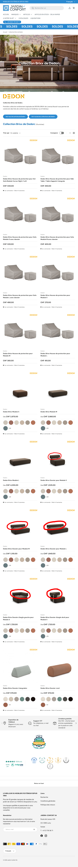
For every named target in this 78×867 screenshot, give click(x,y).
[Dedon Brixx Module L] (20, 458)
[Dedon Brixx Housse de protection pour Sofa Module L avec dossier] (20, 273)
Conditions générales (48, 801)
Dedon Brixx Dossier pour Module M (16, 549)
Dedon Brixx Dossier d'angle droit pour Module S (55, 618)
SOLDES (19, 26)
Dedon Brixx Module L (11, 480)
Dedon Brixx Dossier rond (50, 688)
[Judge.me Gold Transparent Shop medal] (50, 760)
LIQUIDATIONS (35, 18)
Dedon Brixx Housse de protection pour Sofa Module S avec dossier (19, 238)
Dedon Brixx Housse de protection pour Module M (18, 355)
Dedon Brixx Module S (11, 412)
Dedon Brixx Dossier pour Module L (54, 549)
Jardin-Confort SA (12, 860)
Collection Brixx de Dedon (16, 32)
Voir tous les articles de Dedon (15, 116)
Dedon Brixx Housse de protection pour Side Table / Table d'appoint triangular (57, 180)
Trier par (6, 133)
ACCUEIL (6, 14)
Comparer (54, 133)
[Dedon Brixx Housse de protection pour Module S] (58, 273)
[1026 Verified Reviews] (39, 749)
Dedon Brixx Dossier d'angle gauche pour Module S (18, 618)
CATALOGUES (23, 18)
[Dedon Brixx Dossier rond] (58, 666)
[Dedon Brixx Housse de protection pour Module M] (20, 331)
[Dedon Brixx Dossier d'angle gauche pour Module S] (20, 595)
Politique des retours (48, 805)
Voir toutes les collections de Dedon (43, 116)
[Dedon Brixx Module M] (58, 389)
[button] (74, 8)
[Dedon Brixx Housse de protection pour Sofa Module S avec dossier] (20, 215)
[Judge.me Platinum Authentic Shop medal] (42, 760)
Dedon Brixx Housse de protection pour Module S (55, 296)
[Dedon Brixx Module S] (20, 389)
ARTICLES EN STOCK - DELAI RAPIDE (47, 14)
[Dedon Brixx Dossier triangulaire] (20, 666)
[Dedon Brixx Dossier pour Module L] (58, 526)
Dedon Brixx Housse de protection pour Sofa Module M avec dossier (57, 238)
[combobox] (47, 8)
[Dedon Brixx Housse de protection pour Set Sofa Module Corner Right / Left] (20, 157)
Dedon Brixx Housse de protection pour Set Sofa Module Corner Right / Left (19, 180)
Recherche (44, 797)
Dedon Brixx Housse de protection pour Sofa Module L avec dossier (19, 296)
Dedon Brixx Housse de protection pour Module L (55, 355)
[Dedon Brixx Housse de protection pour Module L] (58, 331)
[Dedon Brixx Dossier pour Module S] (58, 458)
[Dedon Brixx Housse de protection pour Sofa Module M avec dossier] (58, 215)
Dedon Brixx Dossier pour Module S (54, 480)
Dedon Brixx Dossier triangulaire (15, 688)
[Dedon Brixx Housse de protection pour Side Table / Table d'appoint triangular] (58, 157)
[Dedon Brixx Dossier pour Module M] (20, 526)
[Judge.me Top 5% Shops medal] (66, 760)
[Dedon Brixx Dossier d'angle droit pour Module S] (58, 595)
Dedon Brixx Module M (49, 412)
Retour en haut (39, 783)
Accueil (5, 32)
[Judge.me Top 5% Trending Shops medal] (50, 766)
